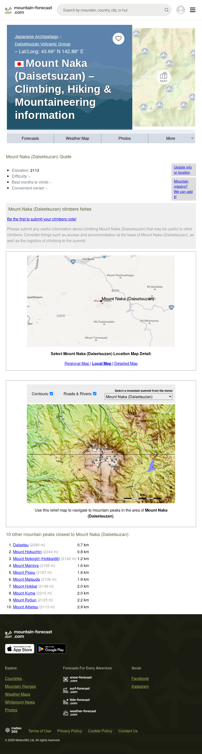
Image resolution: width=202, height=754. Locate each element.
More (170, 138)
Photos (124, 138)
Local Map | (102, 363)
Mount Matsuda (26, 579)
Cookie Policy (100, 731)
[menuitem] (30, 138)
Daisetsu (21, 545)
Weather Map (77, 138)
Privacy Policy (69, 731)
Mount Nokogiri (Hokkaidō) (36, 558)
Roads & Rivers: (78, 393)
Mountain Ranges (20, 686)
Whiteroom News (20, 702)
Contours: (41, 393)
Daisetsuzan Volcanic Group (42, 44)
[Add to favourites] (118, 39)
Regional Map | (78, 363)
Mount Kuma (24, 593)
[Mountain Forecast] (28, 10)
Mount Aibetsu (25, 607)
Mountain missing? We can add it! (183, 189)
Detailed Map (126, 363)
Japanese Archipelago (36, 36)
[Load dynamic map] (163, 77)
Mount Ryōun (24, 600)
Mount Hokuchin (27, 551)
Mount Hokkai (25, 586)
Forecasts (30, 138)
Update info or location (183, 170)
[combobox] (114, 10)
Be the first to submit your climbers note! (41, 219)
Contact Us (128, 731)
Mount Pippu (24, 572)
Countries (13, 678)
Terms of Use (39, 731)
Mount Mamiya (26, 565)
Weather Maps (17, 694)
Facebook (140, 678)
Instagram (140, 686)
